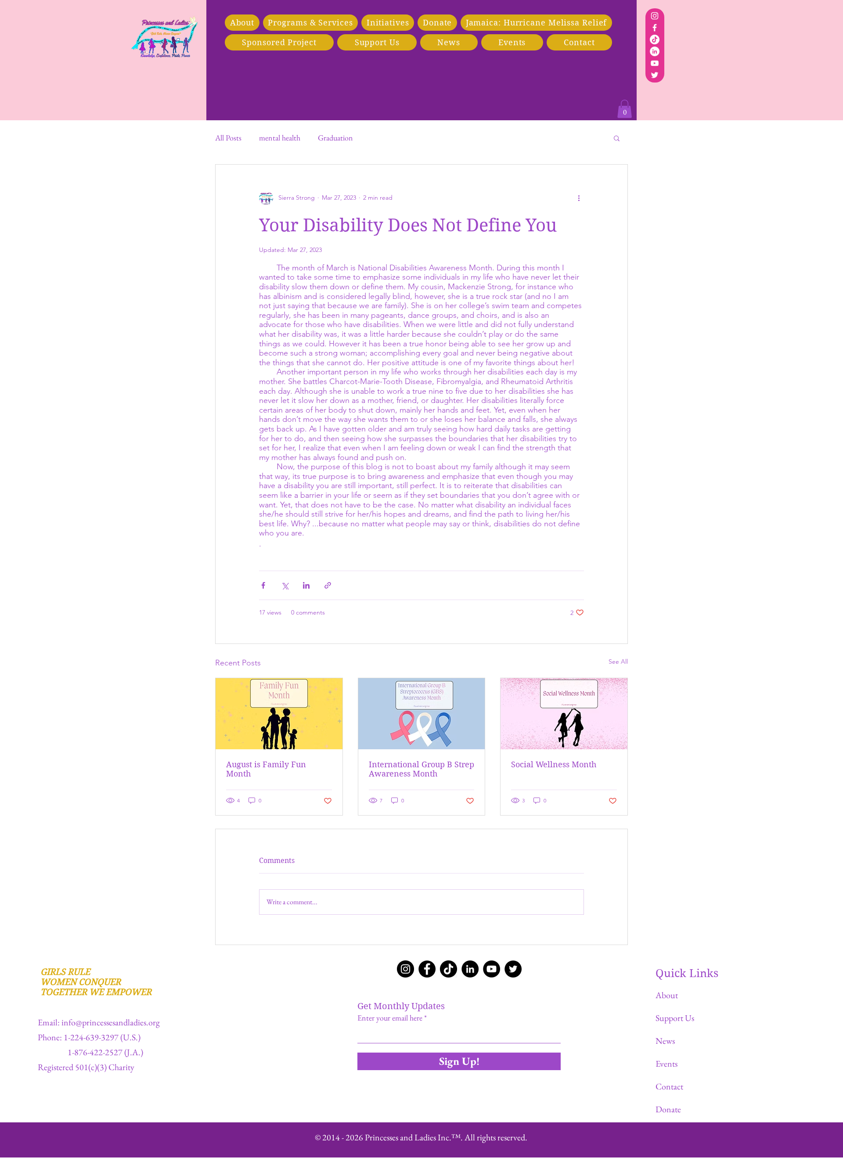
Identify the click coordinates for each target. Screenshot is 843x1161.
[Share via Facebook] (263, 585)
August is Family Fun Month (266, 769)
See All (618, 661)
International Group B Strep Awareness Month (421, 769)
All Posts (228, 138)
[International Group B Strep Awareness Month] (421, 713)
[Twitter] (654, 75)
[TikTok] (654, 39)
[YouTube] (654, 63)
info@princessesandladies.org (110, 1022)
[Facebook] (654, 27)
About (667, 995)
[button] (279, 42)
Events (666, 1063)
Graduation (335, 138)
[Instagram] (654, 16)
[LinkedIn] (654, 51)
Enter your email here (389, 1018)
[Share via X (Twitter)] (285, 585)
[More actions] (578, 198)
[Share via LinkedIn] (306, 585)
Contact (669, 1086)
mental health (279, 138)
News (665, 1040)
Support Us (675, 1018)
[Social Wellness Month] (564, 713)
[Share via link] (328, 585)
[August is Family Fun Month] (279, 713)
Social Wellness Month (553, 764)
